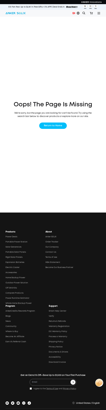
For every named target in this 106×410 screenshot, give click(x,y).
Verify (51, 316)
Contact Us (50, 252)
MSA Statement (52, 262)
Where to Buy (12, 331)
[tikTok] (30, 402)
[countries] (78, 13)
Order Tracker (51, 242)
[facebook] (8, 402)
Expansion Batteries (15, 262)
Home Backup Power (15, 277)
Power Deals (11, 237)
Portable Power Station (16, 242)
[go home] (16, 13)
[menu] (98, 13)
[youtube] (19, 402)
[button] (78, 13)
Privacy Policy (69, 389)
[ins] (24, 402)
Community (11, 326)
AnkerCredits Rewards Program (20, 311)
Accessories (11, 272)
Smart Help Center (57, 311)
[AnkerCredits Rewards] (99, 383)
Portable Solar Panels (16, 252)
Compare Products (14, 293)
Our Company (52, 247)
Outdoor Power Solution (17, 283)
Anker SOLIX (50, 237)
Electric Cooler (12, 267)
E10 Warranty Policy (58, 331)
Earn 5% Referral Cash (16, 342)
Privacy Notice (56, 347)
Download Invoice (57, 362)
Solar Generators (13, 247)
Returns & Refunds (57, 321)
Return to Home (53, 126)
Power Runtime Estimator (17, 298)
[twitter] (13, 402)
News (8, 321)
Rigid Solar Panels (14, 257)
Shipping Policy (56, 342)
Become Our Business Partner (59, 267)
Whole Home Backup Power (19, 303)
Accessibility (55, 357)
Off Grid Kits (11, 288)
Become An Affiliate (15, 336)
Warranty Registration (59, 326)
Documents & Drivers (58, 352)
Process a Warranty (58, 336)
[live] (74, 13)
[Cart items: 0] (91, 13)
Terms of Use (51, 257)
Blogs (8, 316)
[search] (84, 13)
